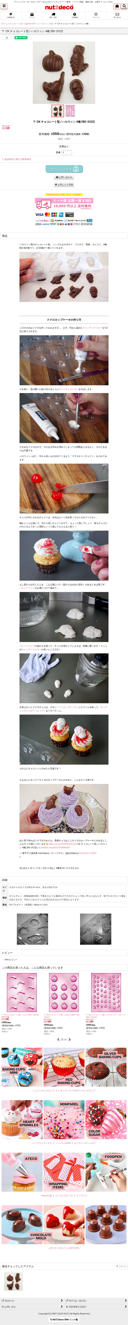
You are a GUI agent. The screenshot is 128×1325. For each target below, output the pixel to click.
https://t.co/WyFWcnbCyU (63, 844)
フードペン (81, 1195)
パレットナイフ (27, 588)
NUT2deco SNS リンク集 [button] (65, 1319)
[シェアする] (6, 37)
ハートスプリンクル (42, 1143)
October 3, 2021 (87, 853)
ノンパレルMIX (63, 1143)
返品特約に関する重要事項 (18, 159)
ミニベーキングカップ (44, 1090)
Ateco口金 (46, 1195)
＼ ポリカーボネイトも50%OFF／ (64, 1248)
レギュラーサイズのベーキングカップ (76, 1090)
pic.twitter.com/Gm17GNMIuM (53, 847)
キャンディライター (92, 327)
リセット (122, 1266)
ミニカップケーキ (67, 707)
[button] (4, 7)
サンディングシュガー (85, 1143)
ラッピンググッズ (64, 1195)
